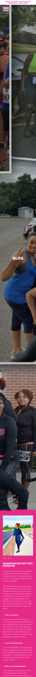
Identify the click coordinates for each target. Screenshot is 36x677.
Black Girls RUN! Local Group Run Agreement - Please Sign (18, 2)
